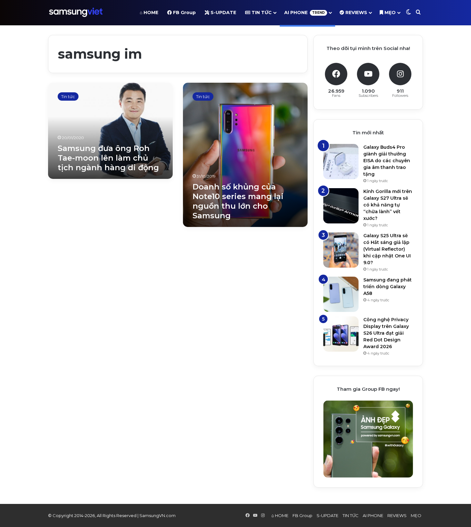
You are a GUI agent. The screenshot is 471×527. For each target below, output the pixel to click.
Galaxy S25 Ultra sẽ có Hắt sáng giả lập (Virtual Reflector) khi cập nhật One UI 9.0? (387, 249)
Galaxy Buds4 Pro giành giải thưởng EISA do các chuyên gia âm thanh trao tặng (386, 160)
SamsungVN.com (157, 515)
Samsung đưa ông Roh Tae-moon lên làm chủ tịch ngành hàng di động (108, 158)
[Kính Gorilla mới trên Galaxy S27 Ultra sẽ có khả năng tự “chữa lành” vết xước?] (341, 205)
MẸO (389, 12)
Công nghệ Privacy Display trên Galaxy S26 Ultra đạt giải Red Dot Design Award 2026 (386, 333)
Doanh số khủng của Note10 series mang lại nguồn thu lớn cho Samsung (238, 201)
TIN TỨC (261, 12)
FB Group (184, 12)
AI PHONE (304, 12)
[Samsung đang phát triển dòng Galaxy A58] (341, 294)
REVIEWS (355, 12)
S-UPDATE (222, 12)
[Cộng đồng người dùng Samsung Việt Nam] (75, 12)
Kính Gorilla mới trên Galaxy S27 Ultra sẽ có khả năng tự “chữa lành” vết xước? (387, 204)
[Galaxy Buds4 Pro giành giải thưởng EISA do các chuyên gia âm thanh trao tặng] (341, 161)
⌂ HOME (149, 12)
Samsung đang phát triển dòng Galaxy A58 (387, 286)
